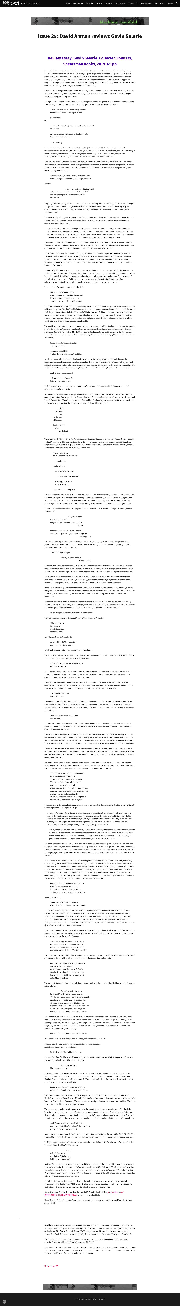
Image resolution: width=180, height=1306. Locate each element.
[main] (90, 36)
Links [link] (162, 3)
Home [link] (131, 3)
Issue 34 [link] (99, 3)
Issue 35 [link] (89, 3)
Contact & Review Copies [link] (147, 3)
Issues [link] (107, 3)
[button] (177, 3)
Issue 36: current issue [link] (74, 3)
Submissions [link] (121, 3)
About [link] (170, 3)
